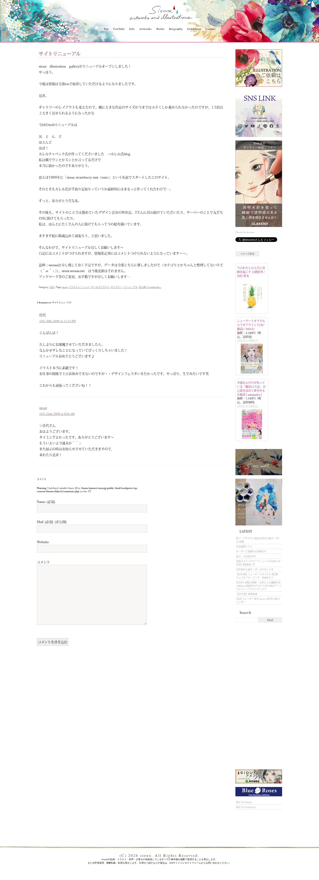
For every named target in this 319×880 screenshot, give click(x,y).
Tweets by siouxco (245, 232)
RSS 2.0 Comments (246, 807)
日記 (51, 287)
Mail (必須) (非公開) (52, 521)
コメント (43, 562)
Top (106, 29)
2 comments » (153, 287)
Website (43, 541)
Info (132, 29)
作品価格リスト (244, 546)
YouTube (119, 29)
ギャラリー (116, 287)
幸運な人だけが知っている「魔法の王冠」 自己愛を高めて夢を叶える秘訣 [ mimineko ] (251, 388)
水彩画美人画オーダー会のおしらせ (254, 569)
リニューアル (131, 287)
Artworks (145, 29)
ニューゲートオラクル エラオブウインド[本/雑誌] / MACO (251, 325)
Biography (176, 29)
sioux (64, 287)
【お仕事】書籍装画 (246, 594)
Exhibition (194, 29)
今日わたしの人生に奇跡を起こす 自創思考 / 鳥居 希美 (251, 272)
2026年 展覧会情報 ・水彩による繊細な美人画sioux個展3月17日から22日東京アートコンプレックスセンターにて (258, 586)
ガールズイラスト (100, 287)
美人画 (142, 287)
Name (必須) (46, 501)
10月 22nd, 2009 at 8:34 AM (56, 414)
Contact (211, 29)
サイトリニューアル (60, 53)
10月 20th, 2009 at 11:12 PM (57, 321)
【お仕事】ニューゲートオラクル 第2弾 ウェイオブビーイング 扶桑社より (258, 576)
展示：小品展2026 (246, 556)
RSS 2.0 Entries (244, 802)
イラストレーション (79, 287)
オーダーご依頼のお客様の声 (251, 551)
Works (160, 29)
